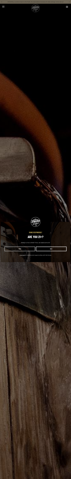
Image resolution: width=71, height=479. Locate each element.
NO (51, 249)
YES (19, 249)
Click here (22, 255)
